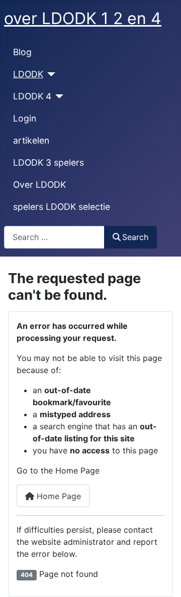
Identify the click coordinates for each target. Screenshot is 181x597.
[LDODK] (49, 74)
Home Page (57, 496)
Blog (22, 52)
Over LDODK (39, 184)
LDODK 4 (32, 96)
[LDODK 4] (57, 96)
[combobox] (54, 237)
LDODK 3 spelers (48, 162)
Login (24, 118)
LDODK (28, 74)
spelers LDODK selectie (61, 206)
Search (135, 237)
